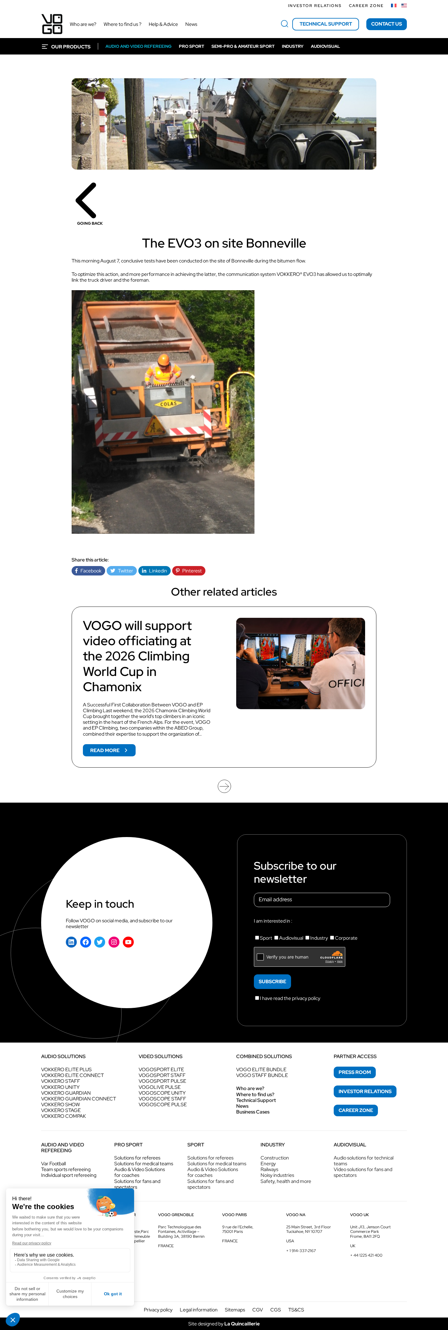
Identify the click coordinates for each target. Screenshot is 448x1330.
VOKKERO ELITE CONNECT (72, 1075)
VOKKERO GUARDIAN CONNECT (78, 1099)
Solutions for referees (137, 1158)
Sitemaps (235, 1310)
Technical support (326, 24)
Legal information (199, 1310)
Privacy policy (158, 1310)
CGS (275, 1310)
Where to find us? (255, 1094)
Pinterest (191, 571)
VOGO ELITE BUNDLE (261, 1069)
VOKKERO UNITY (60, 1087)
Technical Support (256, 1100)
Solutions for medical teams (143, 1163)
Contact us (386, 24)
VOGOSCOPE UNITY (162, 1093)
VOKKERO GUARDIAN (66, 1093)
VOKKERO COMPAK (63, 1116)
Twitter (124, 571)
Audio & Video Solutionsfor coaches (139, 1172)
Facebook (89, 571)
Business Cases (252, 1112)
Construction (275, 1158)
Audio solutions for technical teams (363, 1161)
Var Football (53, 1163)
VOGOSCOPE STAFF (162, 1099)
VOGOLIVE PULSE (160, 1087)
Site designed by (224, 1324)
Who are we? (250, 1088)
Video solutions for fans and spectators (363, 1172)
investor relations (365, 1091)
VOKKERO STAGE (61, 1110)
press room (355, 1072)
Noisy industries (277, 1175)
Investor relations (315, 5)
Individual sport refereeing (68, 1175)
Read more (113, 752)
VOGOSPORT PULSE (162, 1081)
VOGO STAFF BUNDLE (262, 1075)
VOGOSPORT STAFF (162, 1075)
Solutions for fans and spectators (137, 1184)
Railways (269, 1169)
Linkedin (156, 571)
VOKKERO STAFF (60, 1081)
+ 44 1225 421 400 (366, 1255)
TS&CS (296, 1310)
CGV (257, 1310)
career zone (356, 1110)
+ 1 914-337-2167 (301, 1250)
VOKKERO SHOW (60, 1104)
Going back (90, 223)
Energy (268, 1163)
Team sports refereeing (66, 1169)
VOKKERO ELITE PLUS (66, 1069)
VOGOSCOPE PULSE (163, 1104)
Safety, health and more (286, 1181)
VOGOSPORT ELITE (161, 1069)
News (242, 1106)
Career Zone (366, 5)
